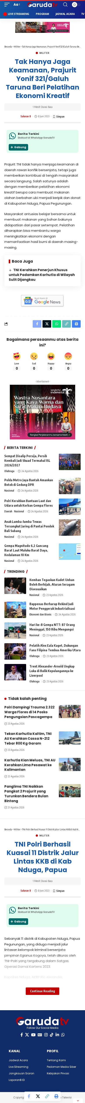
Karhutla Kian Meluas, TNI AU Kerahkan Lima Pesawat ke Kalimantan (29, 765)
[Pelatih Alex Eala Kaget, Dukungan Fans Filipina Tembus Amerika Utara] (15, 651)
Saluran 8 (25, 116)
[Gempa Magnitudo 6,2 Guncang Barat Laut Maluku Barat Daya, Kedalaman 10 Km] (70, 551)
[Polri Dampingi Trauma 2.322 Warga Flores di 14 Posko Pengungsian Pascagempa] (70, 711)
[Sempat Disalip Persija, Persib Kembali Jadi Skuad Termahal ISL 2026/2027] (70, 462)
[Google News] (40, 1034)
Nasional (9, 490)
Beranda (8, 46)
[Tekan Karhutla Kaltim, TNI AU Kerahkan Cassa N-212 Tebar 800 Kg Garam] (70, 738)
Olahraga (9, 471)
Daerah (8, 511)
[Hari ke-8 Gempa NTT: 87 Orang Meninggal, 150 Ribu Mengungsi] (15, 630)
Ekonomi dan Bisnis (40, 614)
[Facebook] (21, 1034)
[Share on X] (37, 1096)
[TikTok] (51, 1034)
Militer (17, 46)
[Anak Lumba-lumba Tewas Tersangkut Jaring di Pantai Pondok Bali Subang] (70, 527)
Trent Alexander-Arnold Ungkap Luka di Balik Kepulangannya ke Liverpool (52, 670)
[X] (27, 1034)
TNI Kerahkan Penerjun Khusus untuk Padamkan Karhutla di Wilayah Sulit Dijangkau (42, 275)
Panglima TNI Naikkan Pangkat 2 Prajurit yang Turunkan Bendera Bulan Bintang (26, 793)
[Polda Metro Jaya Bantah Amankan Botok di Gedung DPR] (70, 486)
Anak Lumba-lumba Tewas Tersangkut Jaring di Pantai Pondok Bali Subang (29, 526)
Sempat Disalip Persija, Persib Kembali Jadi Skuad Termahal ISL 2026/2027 (27, 460)
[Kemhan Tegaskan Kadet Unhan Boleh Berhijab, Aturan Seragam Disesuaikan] (15, 586)
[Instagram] (46, 1034)
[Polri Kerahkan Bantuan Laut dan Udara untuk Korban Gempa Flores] (70, 507)
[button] (8, 4)
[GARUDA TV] (42, 4)
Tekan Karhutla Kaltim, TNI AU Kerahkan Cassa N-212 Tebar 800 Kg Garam (28, 738)
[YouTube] (33, 1034)
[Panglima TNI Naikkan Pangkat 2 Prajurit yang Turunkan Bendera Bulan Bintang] (70, 790)
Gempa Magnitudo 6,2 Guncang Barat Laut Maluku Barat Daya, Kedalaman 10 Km (26, 550)
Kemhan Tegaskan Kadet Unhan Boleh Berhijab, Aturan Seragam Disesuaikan (52, 584)
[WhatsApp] (63, 1034)
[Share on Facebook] (28, 1096)
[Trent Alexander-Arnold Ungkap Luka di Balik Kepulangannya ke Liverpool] (15, 672)
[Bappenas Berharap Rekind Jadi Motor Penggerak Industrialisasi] (15, 610)
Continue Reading (42, 991)
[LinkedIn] (57, 1034)
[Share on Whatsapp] (56, 324)
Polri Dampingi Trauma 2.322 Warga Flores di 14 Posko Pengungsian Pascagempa (29, 712)
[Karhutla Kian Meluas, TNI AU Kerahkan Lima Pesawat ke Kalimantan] (70, 764)
